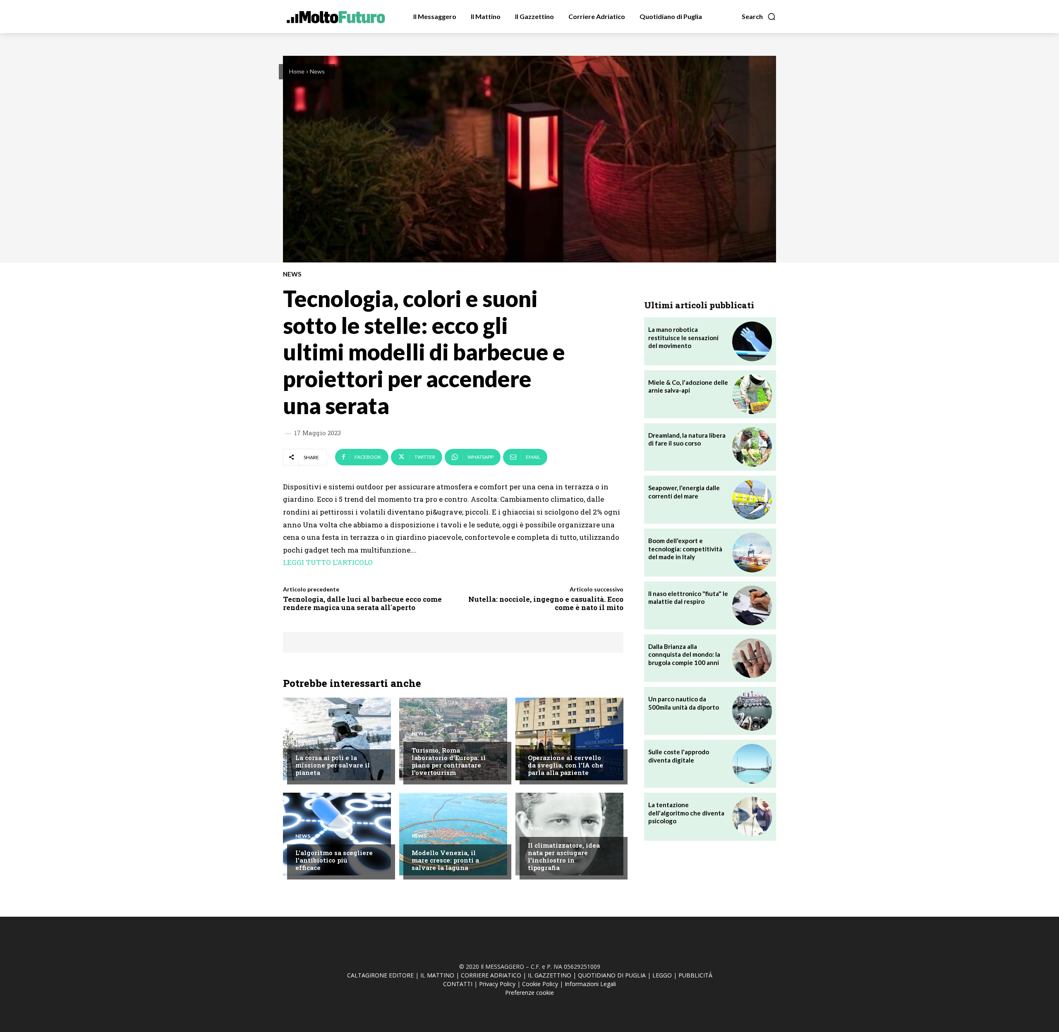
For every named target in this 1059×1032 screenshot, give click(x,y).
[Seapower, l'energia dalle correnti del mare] (752, 500)
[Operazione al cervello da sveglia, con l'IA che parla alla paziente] (569, 739)
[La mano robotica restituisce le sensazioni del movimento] (752, 341)
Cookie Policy (540, 984)
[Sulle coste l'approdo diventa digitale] (752, 764)
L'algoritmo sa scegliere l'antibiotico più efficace (334, 860)
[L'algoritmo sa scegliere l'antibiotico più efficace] (337, 834)
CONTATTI (457, 984)
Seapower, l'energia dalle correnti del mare (684, 492)
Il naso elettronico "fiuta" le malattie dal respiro (688, 597)
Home (296, 71)
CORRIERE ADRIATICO (491, 975)
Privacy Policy (497, 984)
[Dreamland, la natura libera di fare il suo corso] (752, 447)
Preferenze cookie (529, 992)
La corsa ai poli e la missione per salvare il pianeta (332, 765)
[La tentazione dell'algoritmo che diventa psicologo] (752, 817)
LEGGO (662, 975)
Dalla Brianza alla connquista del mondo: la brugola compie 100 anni (684, 654)
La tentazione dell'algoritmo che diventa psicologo (686, 813)
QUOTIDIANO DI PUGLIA (612, 975)
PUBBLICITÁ (695, 975)
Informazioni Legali (590, 984)
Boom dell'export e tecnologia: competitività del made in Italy (685, 548)
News (317, 71)
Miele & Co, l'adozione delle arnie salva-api (688, 386)
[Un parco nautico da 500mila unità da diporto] (752, 711)
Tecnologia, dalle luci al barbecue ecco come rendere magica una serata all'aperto (362, 603)
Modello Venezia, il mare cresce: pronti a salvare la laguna (445, 860)
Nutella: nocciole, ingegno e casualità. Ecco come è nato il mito (545, 603)
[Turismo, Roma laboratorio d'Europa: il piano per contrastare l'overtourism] (453, 739)
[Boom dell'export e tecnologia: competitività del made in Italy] (752, 552)
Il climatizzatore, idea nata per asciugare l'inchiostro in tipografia (564, 856)
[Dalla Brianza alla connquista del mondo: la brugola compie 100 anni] (752, 658)
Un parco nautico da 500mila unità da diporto (683, 703)
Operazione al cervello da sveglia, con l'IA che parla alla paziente (565, 765)
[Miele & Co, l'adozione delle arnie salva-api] (752, 394)
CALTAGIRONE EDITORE (380, 975)
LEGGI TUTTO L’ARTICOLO (328, 562)
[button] (759, 16)
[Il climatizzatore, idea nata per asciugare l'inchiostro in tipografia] (569, 834)
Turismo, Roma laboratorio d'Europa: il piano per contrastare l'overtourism (449, 761)
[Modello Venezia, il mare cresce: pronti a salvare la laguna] (453, 834)
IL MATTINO (437, 975)
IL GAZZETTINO (549, 975)
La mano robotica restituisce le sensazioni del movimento (683, 337)
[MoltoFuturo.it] (336, 15)
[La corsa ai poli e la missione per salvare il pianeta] (337, 739)
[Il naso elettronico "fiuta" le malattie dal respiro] (752, 605)
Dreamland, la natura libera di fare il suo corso (687, 439)
